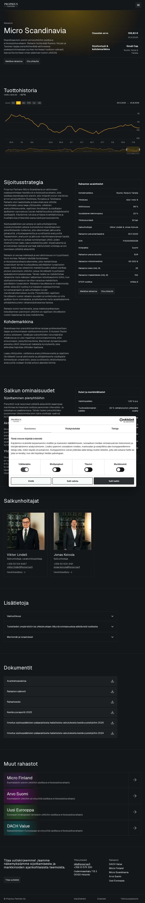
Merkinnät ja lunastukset (20, 637)
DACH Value (18, 826)
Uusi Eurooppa (20, 810)
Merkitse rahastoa (13, 61)
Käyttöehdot (80, 899)
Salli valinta (72, 481)
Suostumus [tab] (30, 428)
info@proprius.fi (82, 864)
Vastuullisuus (14, 616)
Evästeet (101, 899)
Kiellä (31, 481)
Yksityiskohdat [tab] (72, 428)
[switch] (54, 468)
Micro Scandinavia (118, 872)
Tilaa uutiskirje (12, 880)
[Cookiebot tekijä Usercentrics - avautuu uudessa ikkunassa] (121, 420)
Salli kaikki (114, 481)
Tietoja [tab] (115, 428)
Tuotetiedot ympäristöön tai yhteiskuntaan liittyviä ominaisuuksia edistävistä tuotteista (52, 626)
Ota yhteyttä (33, 61)
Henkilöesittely (15, 572)
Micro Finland (19, 778)
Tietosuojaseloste (129, 899)
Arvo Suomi (17, 794)
